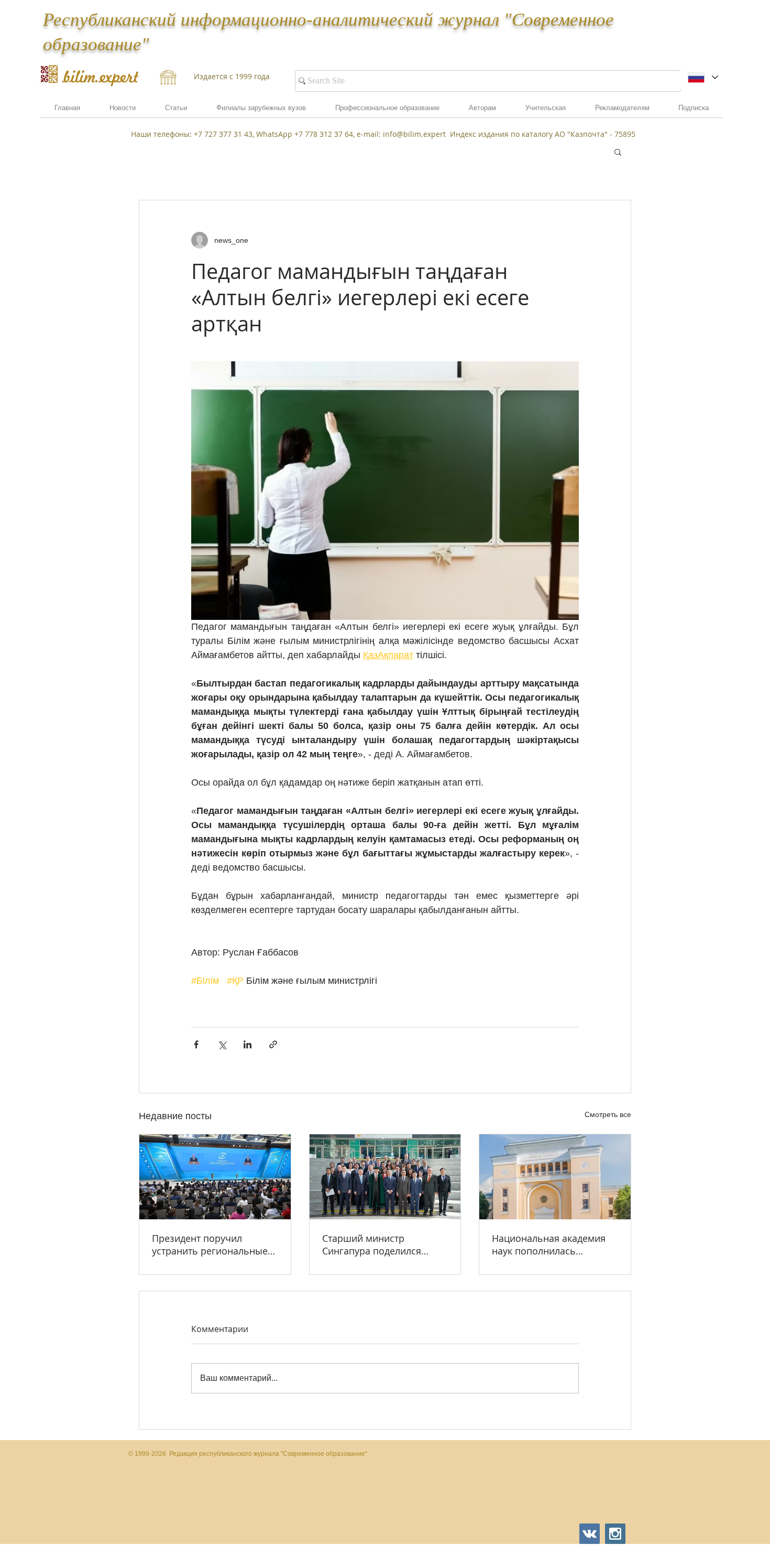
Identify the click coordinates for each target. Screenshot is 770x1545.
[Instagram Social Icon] (615, 1533)
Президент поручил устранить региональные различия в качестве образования (210, 1244)
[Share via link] (273, 1044)
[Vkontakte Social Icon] (589, 1533)
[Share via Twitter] (222, 1044)
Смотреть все (608, 1114)
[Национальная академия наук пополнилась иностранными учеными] (555, 1176)
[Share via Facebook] (196, 1044)
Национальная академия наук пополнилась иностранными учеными (549, 1244)
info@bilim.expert (414, 134)
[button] (622, 111)
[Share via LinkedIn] (247, 1044)
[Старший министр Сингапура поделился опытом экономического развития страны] (385, 1176)
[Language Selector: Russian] (702, 77)
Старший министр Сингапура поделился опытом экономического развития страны (379, 1244)
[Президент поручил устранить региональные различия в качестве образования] (215, 1176)
